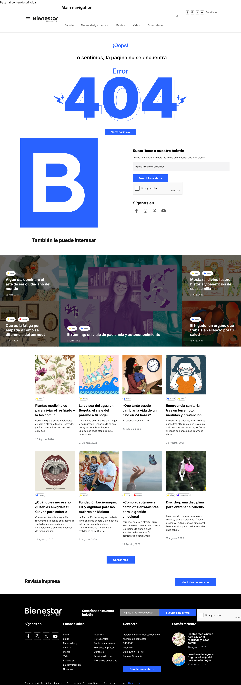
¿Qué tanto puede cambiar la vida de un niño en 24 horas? (139, 410)
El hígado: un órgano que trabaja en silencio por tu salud (212, 330)
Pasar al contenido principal (18, 2)
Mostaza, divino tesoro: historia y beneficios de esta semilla (211, 284)
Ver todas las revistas (196, 582)
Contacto (99, 651)
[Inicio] (43, 19)
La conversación (72, 664)
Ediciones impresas (104, 647)
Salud (68, 25)
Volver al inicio (120, 132)
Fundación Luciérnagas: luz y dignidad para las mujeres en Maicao (98, 507)
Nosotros (68, 669)
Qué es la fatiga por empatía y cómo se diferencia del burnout (25, 330)
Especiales (154, 25)
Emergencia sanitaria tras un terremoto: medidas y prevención (183, 410)
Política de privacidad (105, 660)
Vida (135, 25)
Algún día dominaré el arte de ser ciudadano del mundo (28, 284)
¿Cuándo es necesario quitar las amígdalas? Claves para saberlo (53, 507)
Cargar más (120, 559)
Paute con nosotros (104, 643)
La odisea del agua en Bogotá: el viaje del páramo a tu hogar (96, 410)
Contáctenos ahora (142, 669)
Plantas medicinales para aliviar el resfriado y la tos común (55, 410)
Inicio (66, 634)
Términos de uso (102, 656)
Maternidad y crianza (93, 25)
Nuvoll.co (135, 683)
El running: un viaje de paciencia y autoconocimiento (113, 334)
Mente (119, 25)
